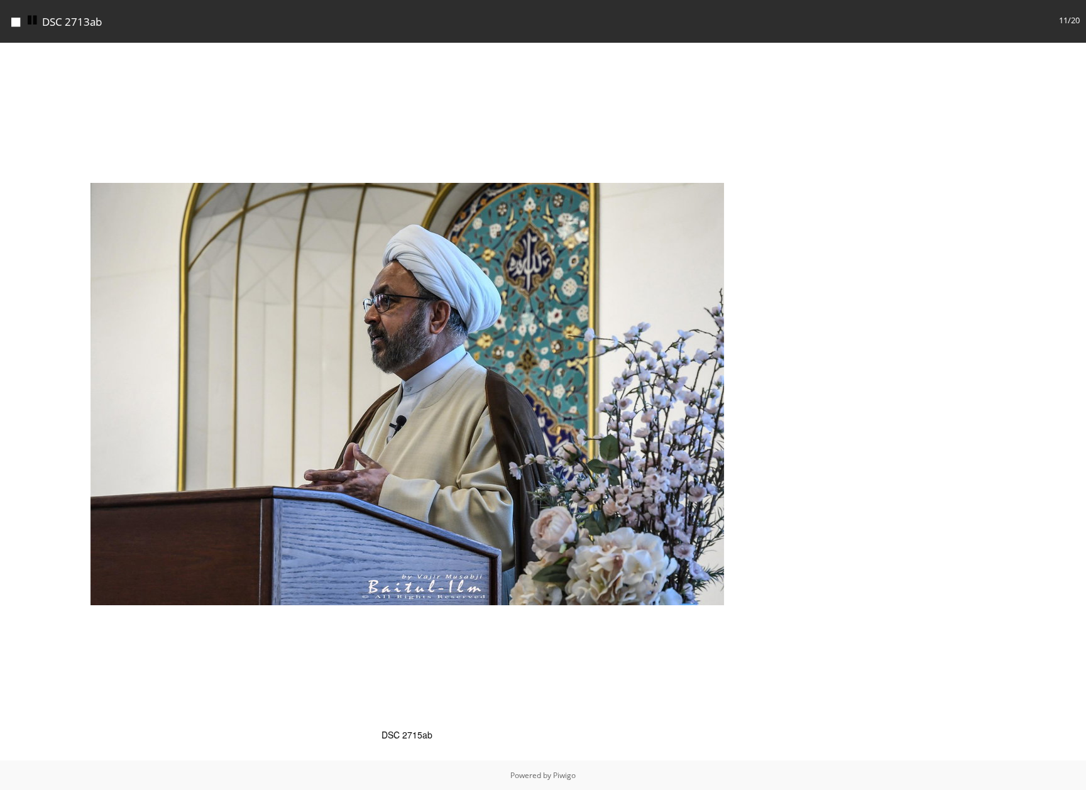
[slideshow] (32, 20)
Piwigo (564, 775)
